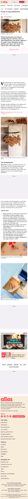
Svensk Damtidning (14, 484)
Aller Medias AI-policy (7, 436)
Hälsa (2, 447)
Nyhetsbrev (4, 422)
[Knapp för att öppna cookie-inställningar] (26, 2)
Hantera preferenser (7, 432)
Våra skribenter (5, 427)
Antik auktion (5, 478)
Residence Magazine (19, 485)
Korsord (8, 9)
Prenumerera (15, 2)
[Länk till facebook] (2, 416)
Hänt (9, 484)
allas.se (20, 495)
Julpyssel (16, 9)
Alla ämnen (4, 425)
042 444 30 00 (17, 494)
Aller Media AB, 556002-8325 (12, 496)
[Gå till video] (25, 333)
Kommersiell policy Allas (8, 439)
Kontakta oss (4, 462)
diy (1, 14)
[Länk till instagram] (5, 416)
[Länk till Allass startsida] (7, 2)
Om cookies (4, 429)
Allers (2, 471)
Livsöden (3, 444)
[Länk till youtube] (8, 416)
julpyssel (16, 364)
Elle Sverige (4, 484)
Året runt (3, 476)
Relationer (17, 5)
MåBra (24, 484)
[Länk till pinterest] (10, 416)
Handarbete (4, 451)
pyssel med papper (14, 367)
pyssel (3, 364)
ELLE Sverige (4, 490)
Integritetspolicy (6, 434)
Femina (21, 484)
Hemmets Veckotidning (7, 473)
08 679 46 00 (16, 497)
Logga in (22, 2)
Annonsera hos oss (6, 464)
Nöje (2, 456)
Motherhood (11, 485)
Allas (2, 469)
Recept (5, 485)
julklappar (9, 364)
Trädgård (9, 5)
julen (25, 364)
